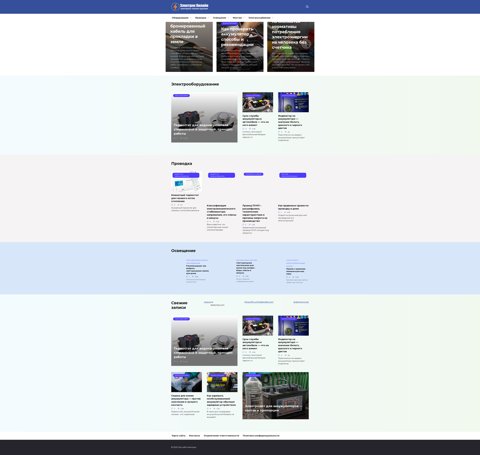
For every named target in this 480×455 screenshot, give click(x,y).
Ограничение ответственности (221, 435)
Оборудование (180, 18)
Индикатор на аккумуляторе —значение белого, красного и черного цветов (290, 121)
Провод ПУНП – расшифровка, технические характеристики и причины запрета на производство (254, 213)
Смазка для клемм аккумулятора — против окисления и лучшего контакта (186, 400)
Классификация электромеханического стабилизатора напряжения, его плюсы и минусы (221, 211)
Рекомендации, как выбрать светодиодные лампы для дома (197, 269)
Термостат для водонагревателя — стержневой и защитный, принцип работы (203, 129)
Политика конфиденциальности (261, 435)
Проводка (200, 18)
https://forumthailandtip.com (258, 302)
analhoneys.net (301, 302)
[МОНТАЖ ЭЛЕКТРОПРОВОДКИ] (293, 200)
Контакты (194, 435)
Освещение (219, 18)
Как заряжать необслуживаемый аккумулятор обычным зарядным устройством (221, 400)
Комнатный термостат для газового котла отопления (185, 198)
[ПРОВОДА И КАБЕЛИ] (257, 200)
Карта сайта (178, 435)
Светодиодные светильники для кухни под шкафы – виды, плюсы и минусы (246, 268)
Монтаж (237, 18)
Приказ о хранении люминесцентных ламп (295, 271)
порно (207, 302)
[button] (231, 69)
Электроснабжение (259, 18)
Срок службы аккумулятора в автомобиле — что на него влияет (255, 120)
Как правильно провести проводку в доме (293, 207)
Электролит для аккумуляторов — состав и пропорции (273, 408)
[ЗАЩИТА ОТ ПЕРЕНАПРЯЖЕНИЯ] (186, 190)
